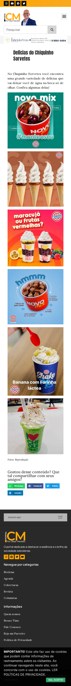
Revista (8, 591)
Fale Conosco (12, 627)
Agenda (8, 578)
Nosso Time (11, 620)
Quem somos (12, 614)
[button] (64, 16)
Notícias (9, 572)
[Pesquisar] (52, 29)
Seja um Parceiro (14, 633)
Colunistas (10, 598)
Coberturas (11, 585)
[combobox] (26, 29)
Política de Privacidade (18, 640)
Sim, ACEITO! (55, 679)
